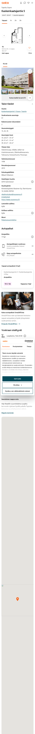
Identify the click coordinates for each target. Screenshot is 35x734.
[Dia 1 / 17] (4, 92)
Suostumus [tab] (6, 346)
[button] (32, 182)
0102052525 (5, 197)
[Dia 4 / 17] (24, 92)
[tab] (4, 20)
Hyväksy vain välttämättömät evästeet (17, 391)
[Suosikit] (28, 2)
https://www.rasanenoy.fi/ (10, 200)
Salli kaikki (17, 379)
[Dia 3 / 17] (17, 92)
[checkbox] (29, 48)
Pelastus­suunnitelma (8, 220)
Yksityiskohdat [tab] (17, 346)
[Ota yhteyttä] (25, 2)
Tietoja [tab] (29, 346)
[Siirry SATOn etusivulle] (5, 2)
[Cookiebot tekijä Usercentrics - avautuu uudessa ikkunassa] (25, 341)
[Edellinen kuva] (4, 35)
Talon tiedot (7, 104)
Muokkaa (16, 385)
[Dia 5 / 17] (30, 92)
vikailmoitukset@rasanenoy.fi (11, 194)
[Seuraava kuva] (29, 35)
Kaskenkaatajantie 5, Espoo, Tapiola (14, 111)
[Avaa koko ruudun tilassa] (30, 71)
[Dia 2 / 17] (11, 92)
